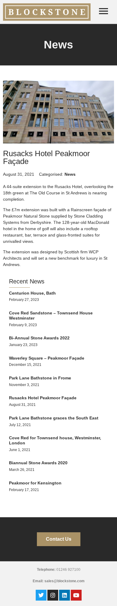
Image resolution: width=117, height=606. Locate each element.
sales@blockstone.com (64, 581)
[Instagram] (52, 595)
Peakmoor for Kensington (35, 483)
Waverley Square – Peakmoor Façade (46, 358)
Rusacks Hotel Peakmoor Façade (42, 397)
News (70, 174)
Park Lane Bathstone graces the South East (53, 418)
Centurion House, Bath (32, 293)
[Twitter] (41, 595)
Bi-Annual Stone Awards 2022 (39, 337)
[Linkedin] (64, 595)
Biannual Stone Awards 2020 (38, 462)
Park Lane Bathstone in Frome (40, 378)
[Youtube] (76, 595)
